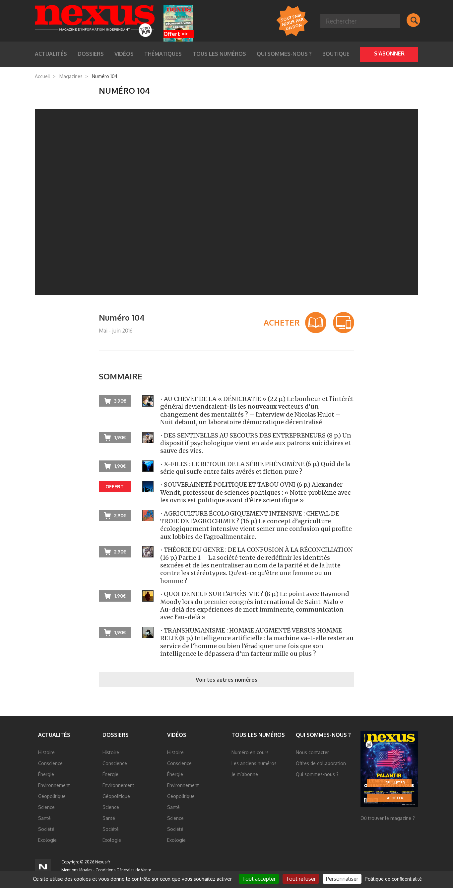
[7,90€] (315, 322)
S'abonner (389, 53)
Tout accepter (259, 878)
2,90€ (120, 515)
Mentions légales (76, 869)
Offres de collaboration (321, 763)
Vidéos (176, 735)
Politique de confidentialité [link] (393, 879)
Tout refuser (301, 878)
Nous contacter (312, 752)
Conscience (50, 763)
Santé (44, 818)
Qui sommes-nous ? (284, 53)
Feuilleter (395, 783)
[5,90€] (343, 322)
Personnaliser (342, 878)
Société (46, 829)
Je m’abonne (244, 774)
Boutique (336, 53)
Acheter (395, 798)
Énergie (46, 774)
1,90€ (120, 437)
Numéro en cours (250, 752)
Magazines (71, 76)
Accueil (42, 76)
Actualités (54, 735)
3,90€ (120, 401)
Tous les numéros (219, 53)
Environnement (54, 785)
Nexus (95, 21)
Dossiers (115, 735)
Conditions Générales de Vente (123, 869)
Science (46, 807)
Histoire (46, 752)
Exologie (47, 840)
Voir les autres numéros (226, 679)
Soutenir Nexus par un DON (292, 21)
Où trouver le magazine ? (387, 818)
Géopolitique (52, 796)
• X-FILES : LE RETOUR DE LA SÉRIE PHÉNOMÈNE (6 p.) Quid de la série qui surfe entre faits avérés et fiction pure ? (255, 467)
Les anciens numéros (254, 763)
